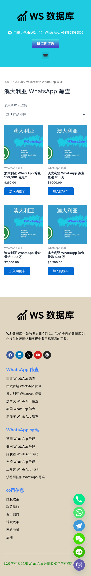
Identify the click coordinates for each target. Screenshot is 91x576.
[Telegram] (79, 525)
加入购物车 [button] (17, 191)
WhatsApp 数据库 (41, 563)
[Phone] (79, 499)
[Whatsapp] (79, 512)
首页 (7, 82)
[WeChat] (79, 538)
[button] (45, 55)
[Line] (79, 552)
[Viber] (79, 565)
